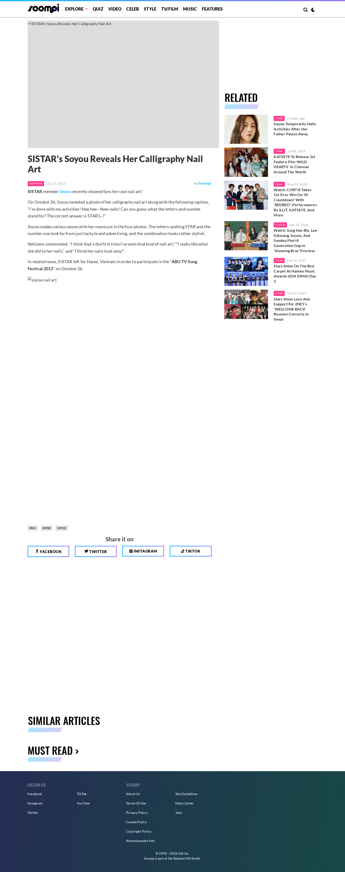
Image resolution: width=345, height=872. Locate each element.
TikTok (82, 794)
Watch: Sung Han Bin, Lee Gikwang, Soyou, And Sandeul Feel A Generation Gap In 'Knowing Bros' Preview (295, 240)
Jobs (178, 813)
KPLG (33, 528)
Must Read (50, 750)
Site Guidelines (186, 794)
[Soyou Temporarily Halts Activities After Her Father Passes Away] (246, 129)
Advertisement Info (140, 841)
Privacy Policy (137, 813)
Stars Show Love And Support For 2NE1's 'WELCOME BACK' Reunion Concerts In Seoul (292, 309)
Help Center (184, 803)
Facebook (50, 551)
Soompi (205, 183)
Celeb (132, 8)
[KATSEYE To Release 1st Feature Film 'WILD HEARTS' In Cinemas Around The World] (246, 162)
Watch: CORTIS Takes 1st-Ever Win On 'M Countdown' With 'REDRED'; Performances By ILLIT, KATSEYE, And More (295, 202)
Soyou (65, 191)
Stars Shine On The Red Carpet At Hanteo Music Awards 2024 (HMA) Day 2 (295, 273)
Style (150, 8)
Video (115, 8)
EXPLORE (74, 8)
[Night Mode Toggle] (313, 10)
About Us (133, 794)
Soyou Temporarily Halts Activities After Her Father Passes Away (295, 128)
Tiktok (192, 551)
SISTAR (46, 528)
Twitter (97, 551)
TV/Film (280, 224)
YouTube (83, 803)
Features (212, 8)
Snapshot (36, 183)
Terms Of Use (136, 803)
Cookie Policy (136, 822)
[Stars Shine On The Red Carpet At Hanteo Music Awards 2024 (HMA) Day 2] (246, 271)
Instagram (145, 551)
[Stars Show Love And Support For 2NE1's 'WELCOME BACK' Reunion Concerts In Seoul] (246, 304)
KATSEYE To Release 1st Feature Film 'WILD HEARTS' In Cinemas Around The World (294, 164)
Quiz (98, 8)
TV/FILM (169, 8)
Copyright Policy (138, 831)
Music (190, 8)
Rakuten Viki (182, 858)
